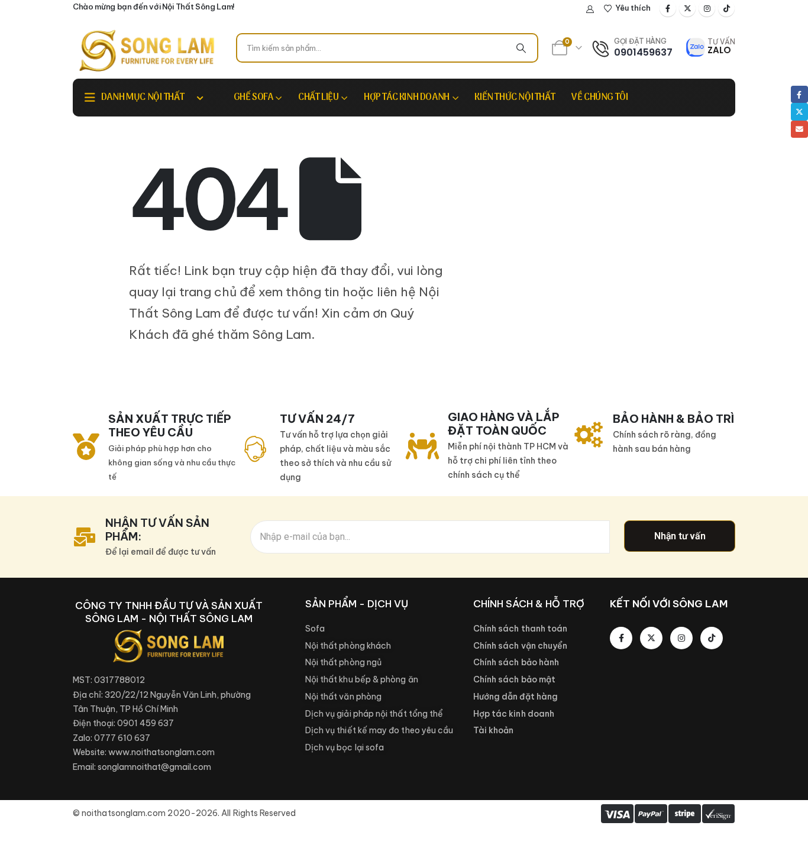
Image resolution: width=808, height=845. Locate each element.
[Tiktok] (726, 8)
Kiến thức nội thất (514, 97)
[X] (687, 8)
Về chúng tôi (599, 97)
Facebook (799, 94)
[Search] (521, 47)
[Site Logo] (147, 50)
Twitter (799, 111)
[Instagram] (707, 8)
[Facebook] (668, 8)
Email (799, 129)
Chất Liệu (318, 97)
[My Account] (590, 9)
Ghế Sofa (253, 97)
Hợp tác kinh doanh (407, 97)
